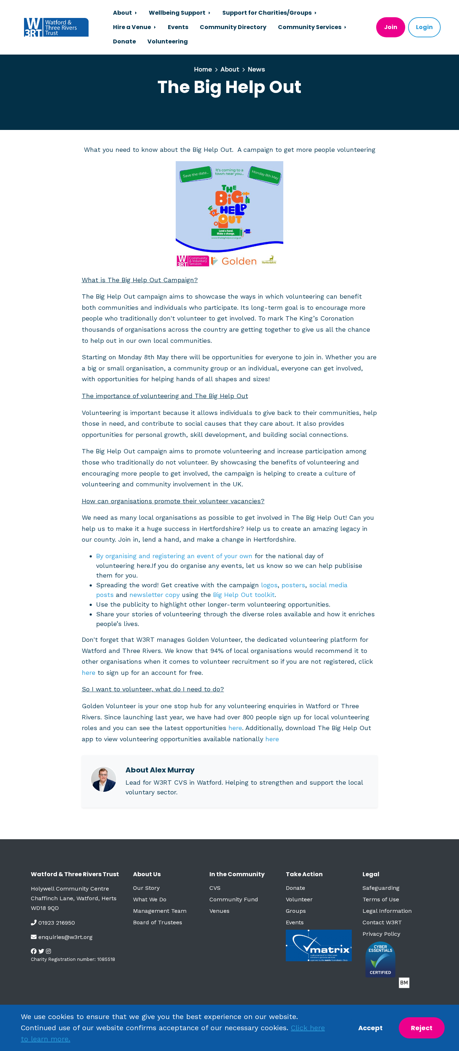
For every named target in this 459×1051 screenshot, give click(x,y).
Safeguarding (381, 887)
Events (178, 27)
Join (390, 27)
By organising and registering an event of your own (174, 556)
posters (293, 585)
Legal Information (387, 910)
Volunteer (299, 899)
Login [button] (424, 27)
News (256, 69)
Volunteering (167, 41)
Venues (219, 910)
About (123, 13)
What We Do (149, 899)
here (88, 672)
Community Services (310, 27)
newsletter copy (154, 594)
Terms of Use (381, 899)
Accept (370, 1027)
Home (203, 69)
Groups (296, 910)
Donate (124, 41)
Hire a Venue (132, 27)
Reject (421, 1027)
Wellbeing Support (178, 13)
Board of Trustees (157, 922)
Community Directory (233, 27)
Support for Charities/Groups (267, 13)
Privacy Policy (381, 933)
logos (269, 585)
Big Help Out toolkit (244, 594)
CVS (215, 887)
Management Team (159, 910)
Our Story (146, 887)
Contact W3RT (382, 922)
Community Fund (233, 899)
